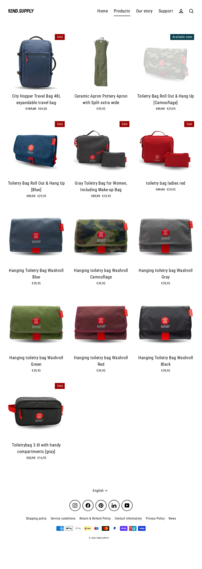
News (172, 518)
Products (122, 11)
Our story (144, 11)
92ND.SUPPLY (20, 11)
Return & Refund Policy (95, 518)
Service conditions (63, 518)
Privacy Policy (155, 518)
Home (102, 11)
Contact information (128, 518)
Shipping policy (36, 518)
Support (166, 11)
